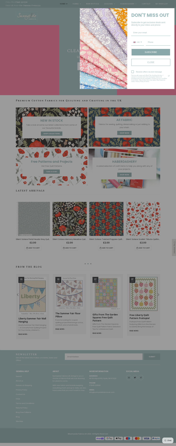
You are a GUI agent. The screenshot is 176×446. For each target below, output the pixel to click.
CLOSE (150, 62)
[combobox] (137, 42)
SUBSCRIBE (151, 52)
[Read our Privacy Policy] (168, 75)
